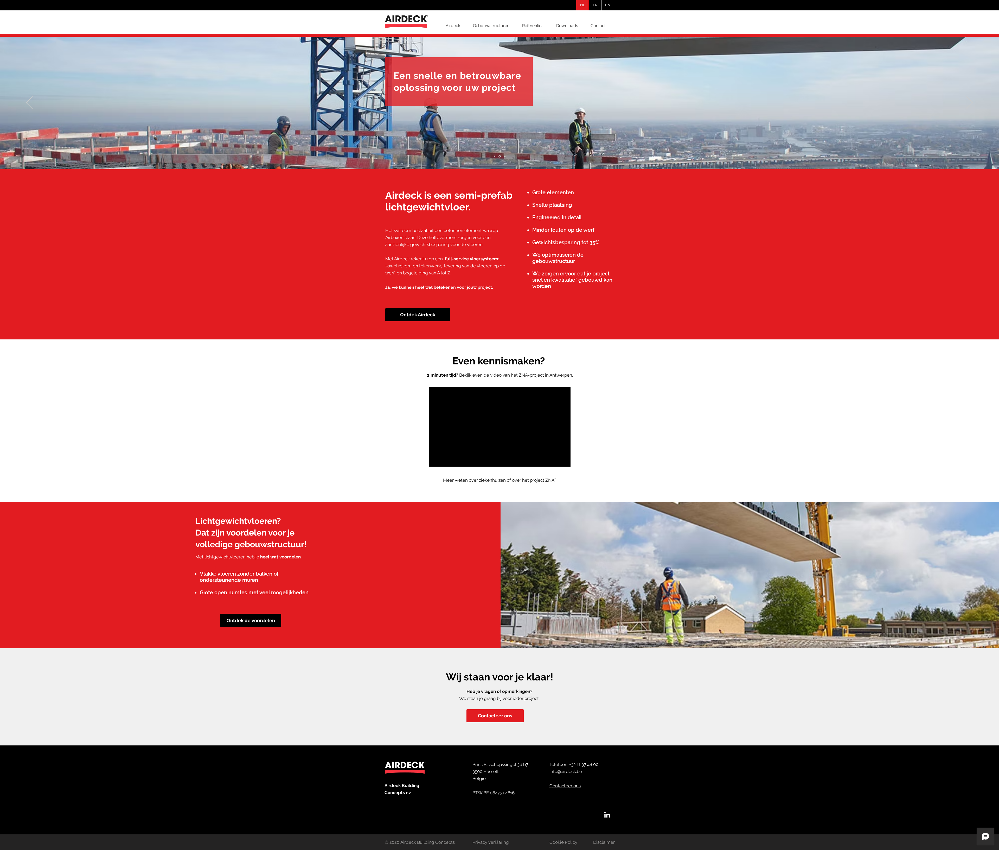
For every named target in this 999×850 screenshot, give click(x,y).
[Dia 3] (504, 156)
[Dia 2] (499, 156)
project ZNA (542, 480)
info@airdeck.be (565, 771)
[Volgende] (969, 103)
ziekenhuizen (492, 480)
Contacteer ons (565, 785)
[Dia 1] (494, 156)
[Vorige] (29, 103)
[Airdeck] (607, 815)
